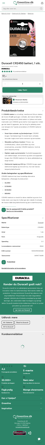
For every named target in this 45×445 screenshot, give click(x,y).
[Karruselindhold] (22, 38)
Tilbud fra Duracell (22, 322)
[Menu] (4, 3)
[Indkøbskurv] (42, 3)
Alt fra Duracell (8, 327)
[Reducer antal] (5, 84)
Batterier (31, 13)
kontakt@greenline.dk (22, 427)
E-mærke (28, 371)
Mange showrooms (33, 390)
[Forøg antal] (40, 84)
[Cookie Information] (29, 433)
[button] (22, 101)
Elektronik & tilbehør (19, 13)
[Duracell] (6, 68)
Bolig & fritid (6, 13)
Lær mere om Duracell (22, 310)
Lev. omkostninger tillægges (9, 79)
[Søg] (41, 8)
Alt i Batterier (7, 322)
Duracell (40, 223)
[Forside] (23, 3)
